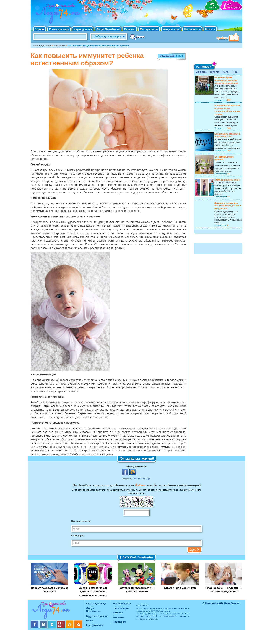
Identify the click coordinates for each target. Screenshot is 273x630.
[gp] (61, 621)
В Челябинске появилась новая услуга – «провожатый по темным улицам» (227, 109)
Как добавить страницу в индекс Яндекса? (227, 135)
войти (140, 485)
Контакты (118, 617)
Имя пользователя (80, 521)
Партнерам (119, 621)
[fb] (35, 621)
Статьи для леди (59, 29)
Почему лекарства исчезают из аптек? (49, 589)
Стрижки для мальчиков (180, 587)
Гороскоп (129, 29)
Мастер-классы (149, 29)
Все (235, 72)
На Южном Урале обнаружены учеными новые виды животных (226, 80)
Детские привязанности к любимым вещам (136, 589)
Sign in (194, 549)
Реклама (118, 612)
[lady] (57, 610)
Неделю (214, 72)
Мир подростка (83, 29)
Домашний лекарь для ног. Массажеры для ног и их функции (227, 205)
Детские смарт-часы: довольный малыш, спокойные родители (93, 591)
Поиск (137, 36)
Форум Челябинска (108, 29)
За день (201, 72)
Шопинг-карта (192, 29)
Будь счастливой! (97, 616)
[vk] (43, 621)
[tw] (52, 621)
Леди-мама (59, 45)
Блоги (89, 620)
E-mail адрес (77, 535)
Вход (228, 4)
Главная (39, 29)
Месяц (226, 72)
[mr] (70, 621)
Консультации (171, 29)
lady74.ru (154, 611)
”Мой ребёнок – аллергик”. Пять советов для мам (223, 589)
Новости (210, 29)
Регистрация (233, 7)
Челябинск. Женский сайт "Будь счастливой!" (56, 14)
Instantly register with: (136, 466)
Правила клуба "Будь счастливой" (228, 38)
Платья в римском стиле (227, 179)
